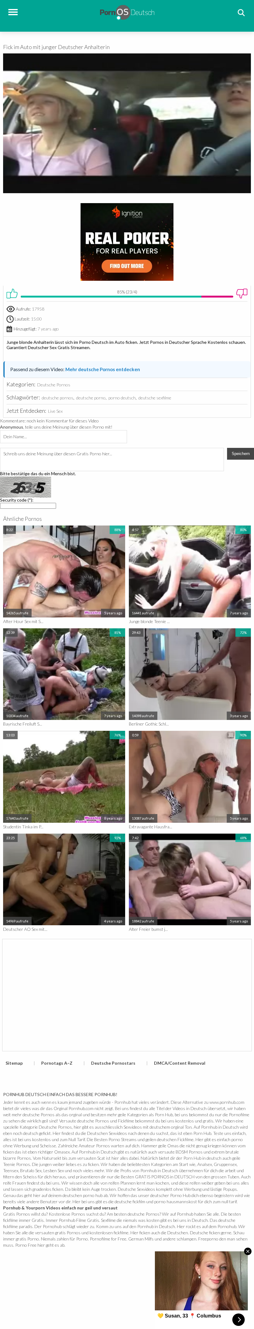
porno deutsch (122, 397)
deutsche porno (91, 397)
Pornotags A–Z (56, 1063)
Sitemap (14, 1063)
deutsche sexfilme (154, 397)
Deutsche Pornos (53, 384)
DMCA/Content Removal (179, 1063)
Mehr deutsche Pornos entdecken (102, 369)
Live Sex (55, 411)
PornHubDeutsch (127, 11)
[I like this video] (12, 293)
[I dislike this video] (241, 293)
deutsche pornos (57, 397)
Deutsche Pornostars (113, 1063)
